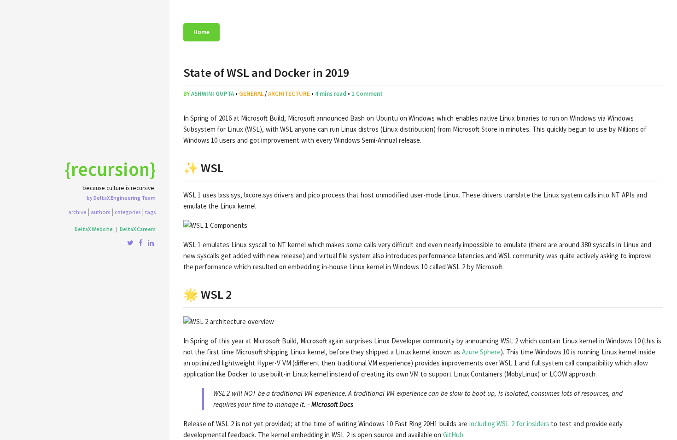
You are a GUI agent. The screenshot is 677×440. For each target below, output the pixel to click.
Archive (77, 211)
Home (201, 32)
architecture (289, 94)
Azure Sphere (481, 351)
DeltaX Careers (138, 229)
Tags (150, 211)
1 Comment (367, 94)
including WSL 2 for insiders (509, 423)
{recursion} (110, 169)
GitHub (453, 434)
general (251, 94)
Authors (100, 211)
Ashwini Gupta (212, 94)
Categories (127, 211)
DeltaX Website (94, 229)
